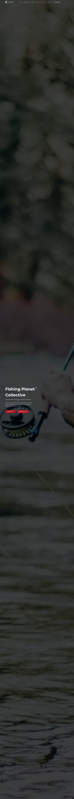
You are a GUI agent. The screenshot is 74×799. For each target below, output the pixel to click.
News (21, 2)
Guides (37, 2)
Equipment (50, 2)
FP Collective (10, 2)
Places (42, 2)
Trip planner (32, 2)
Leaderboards (26, 2)
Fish (45, 2)
